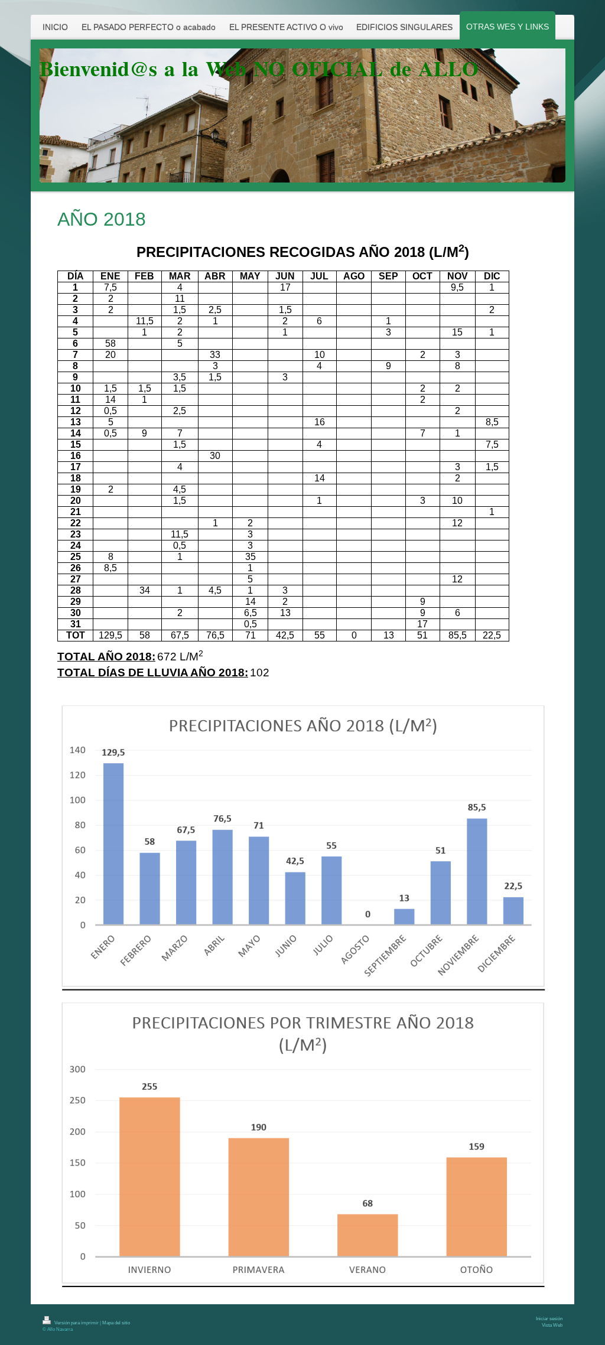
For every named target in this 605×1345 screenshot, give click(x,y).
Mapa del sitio (116, 1323)
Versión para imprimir (76, 1323)
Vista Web (552, 1325)
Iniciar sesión (549, 1318)
